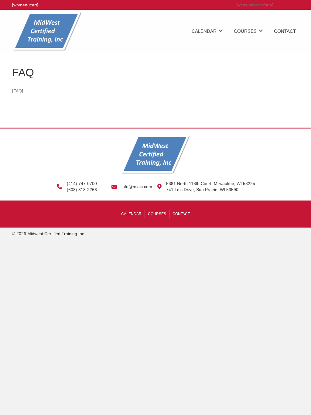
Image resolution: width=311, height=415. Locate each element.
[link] (208, 31)
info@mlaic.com (136, 186)
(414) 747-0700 (82, 183)
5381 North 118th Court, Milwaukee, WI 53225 (210, 183)
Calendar (131, 214)
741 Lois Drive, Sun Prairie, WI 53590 (202, 189)
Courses (157, 214)
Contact (181, 214)
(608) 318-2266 (82, 189)
